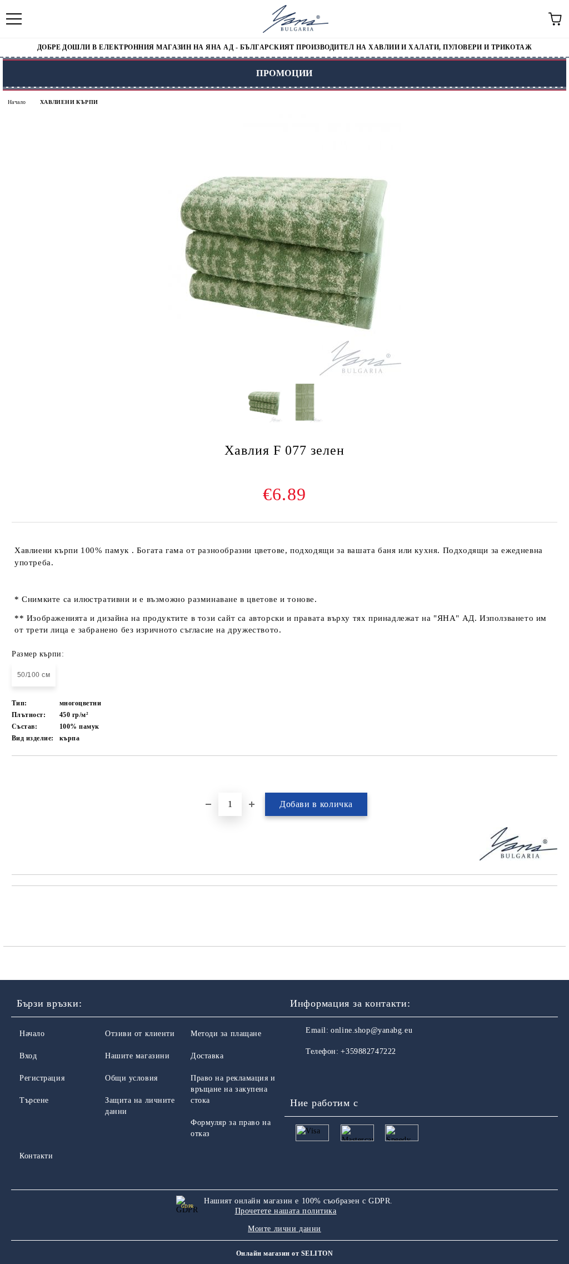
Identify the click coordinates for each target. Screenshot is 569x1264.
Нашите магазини (137, 1056)
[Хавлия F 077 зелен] (284, 374)
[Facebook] (304, 1074)
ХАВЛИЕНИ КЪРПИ (69, 102)
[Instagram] (329, 1074)
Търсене (34, 1100)
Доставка (207, 1056)
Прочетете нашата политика (286, 1211)
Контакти (36, 1156)
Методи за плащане (226, 1033)
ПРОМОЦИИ (284, 73)
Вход (28, 1056)
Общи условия (131, 1078)
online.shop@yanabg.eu (371, 1030)
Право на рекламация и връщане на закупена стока (233, 1089)
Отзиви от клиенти (140, 1033)
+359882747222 (368, 1051)
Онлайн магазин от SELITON (284, 1253)
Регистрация (41, 1078)
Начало (17, 102)
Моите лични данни (284, 1229)
